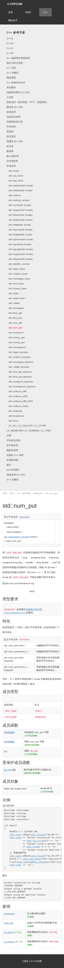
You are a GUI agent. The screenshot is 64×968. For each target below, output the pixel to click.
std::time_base (15, 283)
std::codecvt (14, 195)
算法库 (10, 146)
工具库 (10, 97)
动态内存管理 (13, 117)
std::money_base (16, 288)
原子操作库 (12, 445)
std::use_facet (15, 175)
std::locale (13, 170)
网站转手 (12, 20)
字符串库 (11, 126)
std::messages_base (18, 278)
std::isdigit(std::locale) (19, 224)
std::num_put (14, 327)
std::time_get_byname (19, 371)
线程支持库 (12, 450)
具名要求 (11, 87)
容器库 (10, 131)
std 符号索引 (13, 469)
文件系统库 (12, 161)
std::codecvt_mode (17, 406)
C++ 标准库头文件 (16, 82)
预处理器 (11, 77)
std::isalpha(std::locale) (19, 219)
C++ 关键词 (12, 72)
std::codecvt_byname (19, 357)
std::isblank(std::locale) (19, 190)
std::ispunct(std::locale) (19, 229)
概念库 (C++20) (15, 107)
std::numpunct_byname (20, 381)
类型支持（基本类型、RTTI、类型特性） (28, 102)
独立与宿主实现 (15, 63)
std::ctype (13, 293)
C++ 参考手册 (16, 32)
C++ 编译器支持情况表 (18, 58)
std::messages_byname (20, 362)
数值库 (10, 151)
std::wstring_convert (18, 200)
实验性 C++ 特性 (15, 455)
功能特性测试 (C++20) (18, 92)
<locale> (24, 517)
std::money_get (16, 337)
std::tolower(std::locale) (20, 259)
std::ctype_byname (17, 352)
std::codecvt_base (17, 273)
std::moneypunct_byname (21, 386)
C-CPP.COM (14, 4)
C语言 (28, 12)
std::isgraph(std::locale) (20, 249)
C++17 (10, 48)
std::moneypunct (16, 347)
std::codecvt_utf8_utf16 (20, 401)
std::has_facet (15, 180)
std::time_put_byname (19, 376)
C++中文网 (36, 961)
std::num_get (14, 322)
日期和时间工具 (15, 121)
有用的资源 (12, 460)
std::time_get (14, 313)
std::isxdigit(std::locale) (19, 234)
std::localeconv (15, 416)
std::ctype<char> (16, 298)
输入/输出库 (13, 156)
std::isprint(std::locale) (19, 244)
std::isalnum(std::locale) (20, 239)
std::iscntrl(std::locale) (19, 205)
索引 (9, 465)
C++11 (10, 38)
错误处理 (11, 112)
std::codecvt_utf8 (16, 391)
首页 (10, 12)
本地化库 (11, 166)
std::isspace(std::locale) (20, 185)
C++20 (10, 53)
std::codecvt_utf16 (17, 396)
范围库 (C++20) (15, 141)
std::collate (13, 303)
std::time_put (14, 318)
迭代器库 (11, 136)
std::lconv (12, 420)
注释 (9, 435)
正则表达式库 (13, 440)
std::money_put (16, 342)
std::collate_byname (18, 367)
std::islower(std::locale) (19, 215)
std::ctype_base (16, 268)
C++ (45, 12)
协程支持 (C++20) (16, 474)
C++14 (10, 43)
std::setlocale (14, 411)
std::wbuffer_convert (18, 264)
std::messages (15, 308)
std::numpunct (15, 332)
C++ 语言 (11, 68)
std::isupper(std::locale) (20, 210)
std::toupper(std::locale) (20, 254)
